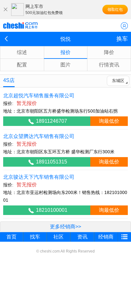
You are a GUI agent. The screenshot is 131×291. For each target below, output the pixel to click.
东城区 (118, 80)
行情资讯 (109, 64)
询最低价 (109, 121)
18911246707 (51, 121)
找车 (35, 236)
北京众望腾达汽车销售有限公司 (38, 136)
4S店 (9, 80)
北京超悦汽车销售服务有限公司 (38, 95)
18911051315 (51, 161)
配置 (22, 64)
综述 (22, 52)
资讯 (82, 236)
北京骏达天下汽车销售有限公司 (38, 177)
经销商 (106, 236)
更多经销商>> (65, 226)
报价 (65, 52)
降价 (109, 52)
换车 (122, 39)
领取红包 (115, 9)
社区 (58, 236)
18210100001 (51, 210)
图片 (65, 64)
